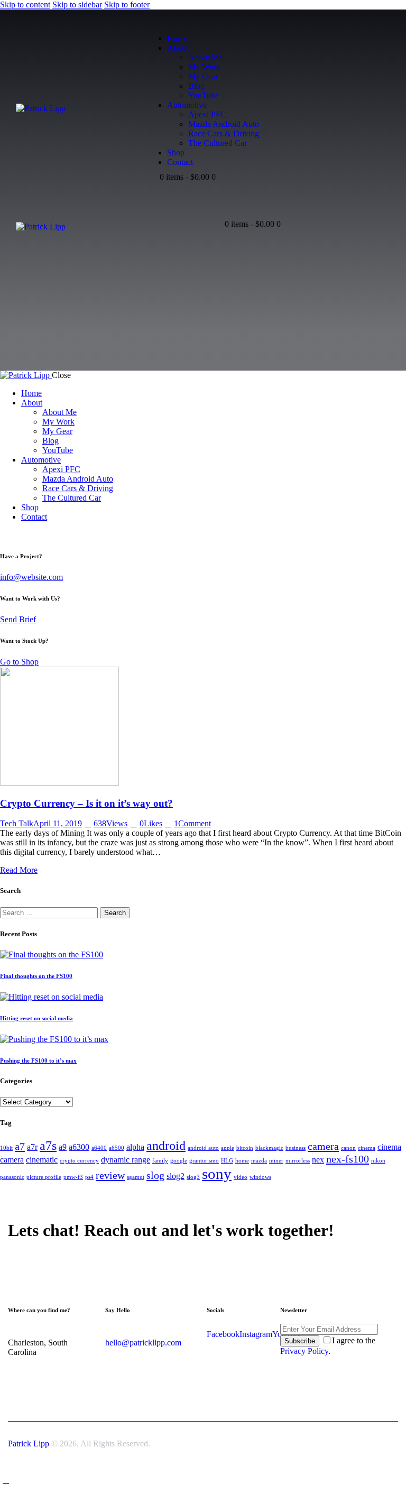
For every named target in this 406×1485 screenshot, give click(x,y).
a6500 (116, 1148)
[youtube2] (152, 186)
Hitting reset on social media (36, 1018)
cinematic (42, 1159)
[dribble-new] (29, 534)
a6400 (99, 1148)
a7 (20, 1146)
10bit (6, 1148)
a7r (32, 1146)
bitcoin (244, 1148)
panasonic (12, 1177)
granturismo (204, 1161)
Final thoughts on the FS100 (36, 976)
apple (227, 1148)
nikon (378, 1161)
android (166, 1145)
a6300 (79, 1146)
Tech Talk (16, 823)
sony (217, 1173)
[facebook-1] (175, 186)
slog (155, 1175)
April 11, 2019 (57, 823)
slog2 (175, 1176)
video (240, 1177)
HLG (227, 1161)
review (110, 1175)
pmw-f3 (73, 1177)
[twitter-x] (17, 534)
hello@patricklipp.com (143, 1342)
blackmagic (269, 1148)
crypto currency (79, 1161)
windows (260, 1177)
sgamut (135, 1177)
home (242, 1161)
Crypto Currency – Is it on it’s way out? (86, 803)
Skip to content (25, 4)
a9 (63, 1146)
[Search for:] (50, 912)
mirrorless (297, 1161)
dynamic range (125, 1159)
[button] (217, 218)
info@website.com (31, 577)
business (295, 1148)
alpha (135, 1146)
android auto (203, 1148)
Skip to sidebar (77, 4)
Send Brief (18, 619)
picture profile (43, 1177)
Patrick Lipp (28, 1443)
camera (323, 1146)
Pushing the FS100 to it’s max (38, 1060)
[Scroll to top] (6, 1479)
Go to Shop (19, 661)
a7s (48, 1145)
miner (276, 1161)
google (178, 1161)
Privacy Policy (304, 1350)
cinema (366, 1148)
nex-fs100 (347, 1159)
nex (318, 1159)
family (160, 1161)
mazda (259, 1161)
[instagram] (163, 186)
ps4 (89, 1177)
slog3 (193, 1177)
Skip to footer (127, 4)
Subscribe (299, 1341)
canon (348, 1148)
